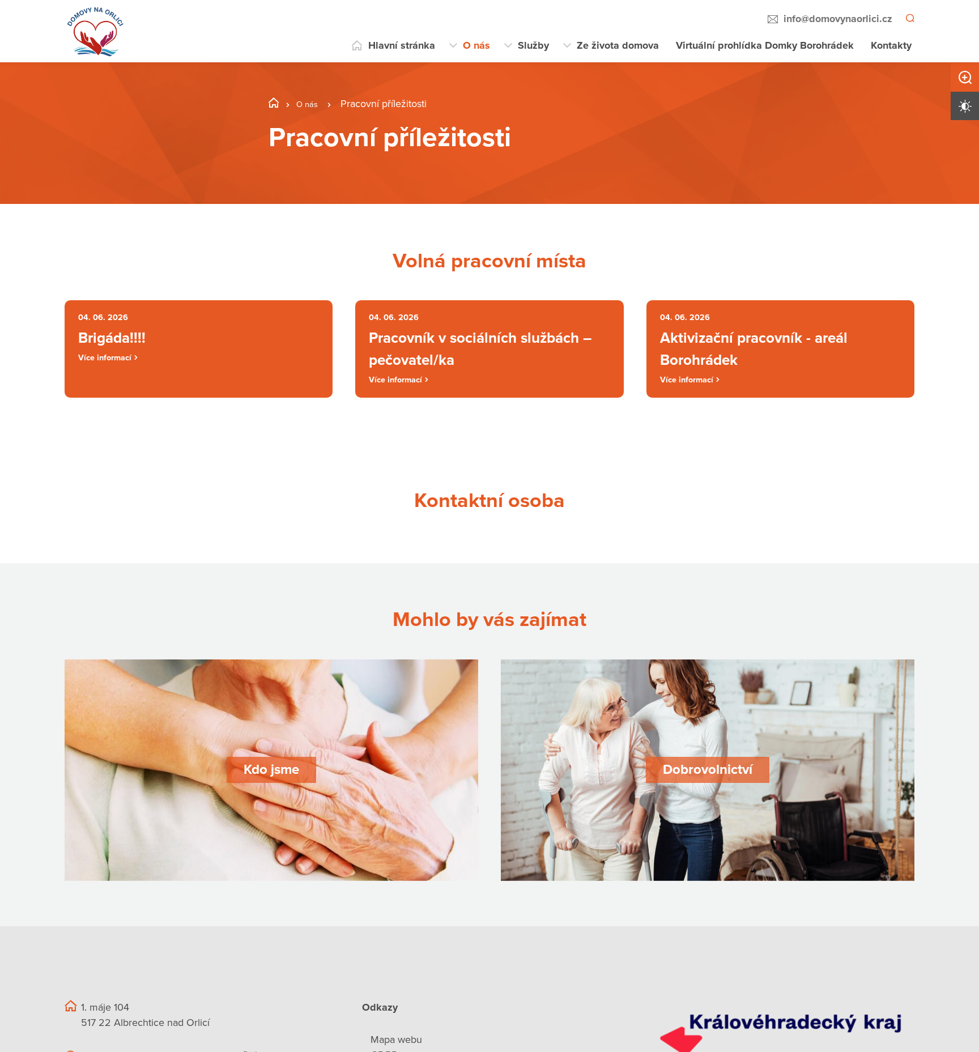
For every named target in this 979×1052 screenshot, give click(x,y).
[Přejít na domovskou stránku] (96, 31)
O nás (476, 45)
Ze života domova (618, 45)
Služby (533, 45)
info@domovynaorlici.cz (836, 18)
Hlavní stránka (401, 45)
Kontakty (891, 45)
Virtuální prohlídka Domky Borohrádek (765, 45)
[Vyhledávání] (909, 19)
